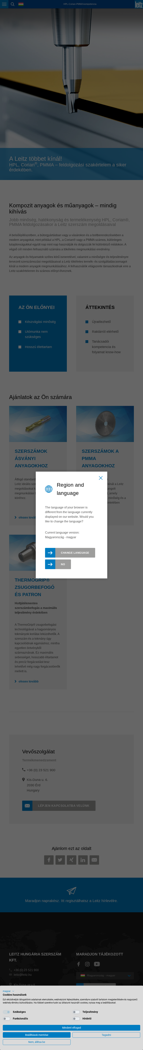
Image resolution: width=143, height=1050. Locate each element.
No (63, 564)
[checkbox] (6, 1012)
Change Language (75, 552)
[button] (8, 991)
